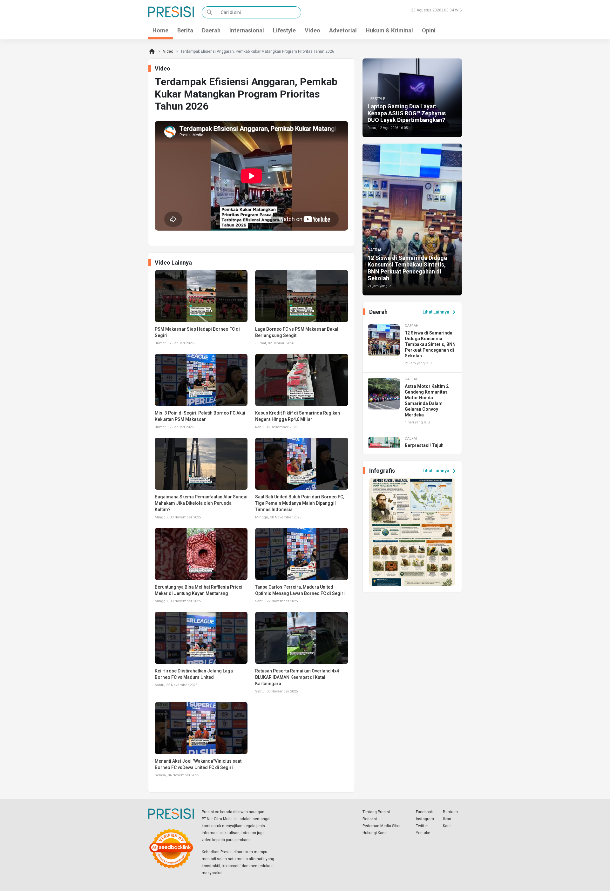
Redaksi (370, 819)
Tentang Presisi (376, 812)
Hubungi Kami (375, 833)
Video (312, 30)
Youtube (423, 833)
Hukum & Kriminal (389, 30)
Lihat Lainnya (440, 312)
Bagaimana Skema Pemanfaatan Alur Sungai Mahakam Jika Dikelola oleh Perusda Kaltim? (201, 503)
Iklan (447, 819)
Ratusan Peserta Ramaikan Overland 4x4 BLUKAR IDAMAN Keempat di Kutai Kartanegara (297, 677)
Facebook (424, 812)
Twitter (422, 826)
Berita (185, 30)
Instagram (425, 819)
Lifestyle (284, 30)
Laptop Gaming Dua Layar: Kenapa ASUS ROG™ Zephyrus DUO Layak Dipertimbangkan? (407, 113)
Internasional (246, 30)
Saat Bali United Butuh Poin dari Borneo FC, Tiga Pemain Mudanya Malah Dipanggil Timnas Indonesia (299, 503)
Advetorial (343, 30)
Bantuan (450, 812)
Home (160, 30)
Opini (429, 30)
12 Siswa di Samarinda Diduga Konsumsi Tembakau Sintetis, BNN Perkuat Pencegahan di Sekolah (407, 268)
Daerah (211, 30)
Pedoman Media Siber (382, 826)
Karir (447, 826)
